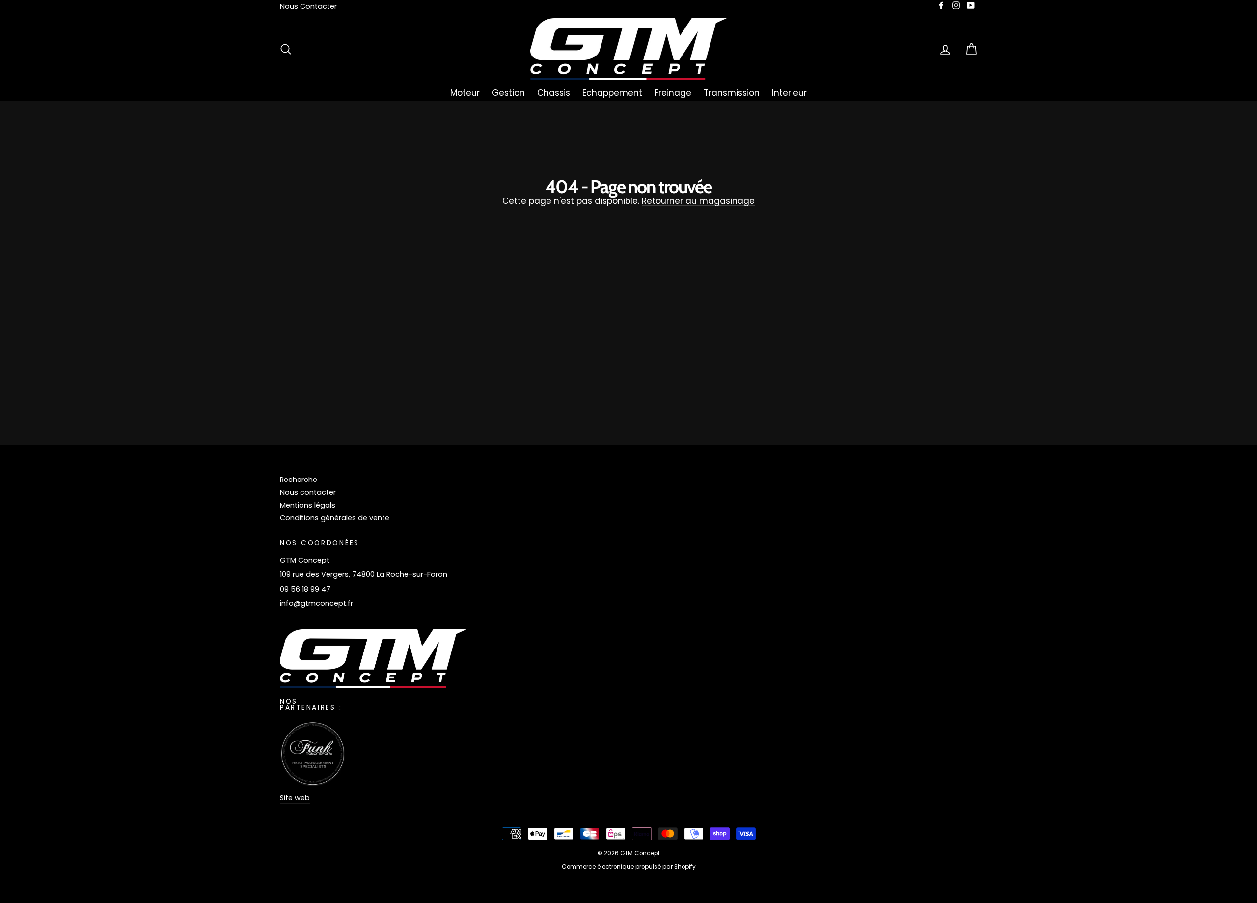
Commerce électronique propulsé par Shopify (629, 867)
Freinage (673, 93)
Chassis (553, 93)
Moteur (465, 93)
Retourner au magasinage (698, 201)
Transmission (732, 93)
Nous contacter (308, 492)
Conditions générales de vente (334, 518)
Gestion (508, 93)
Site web (295, 798)
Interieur (789, 93)
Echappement (612, 93)
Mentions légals (307, 505)
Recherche (298, 479)
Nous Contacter (308, 6)
